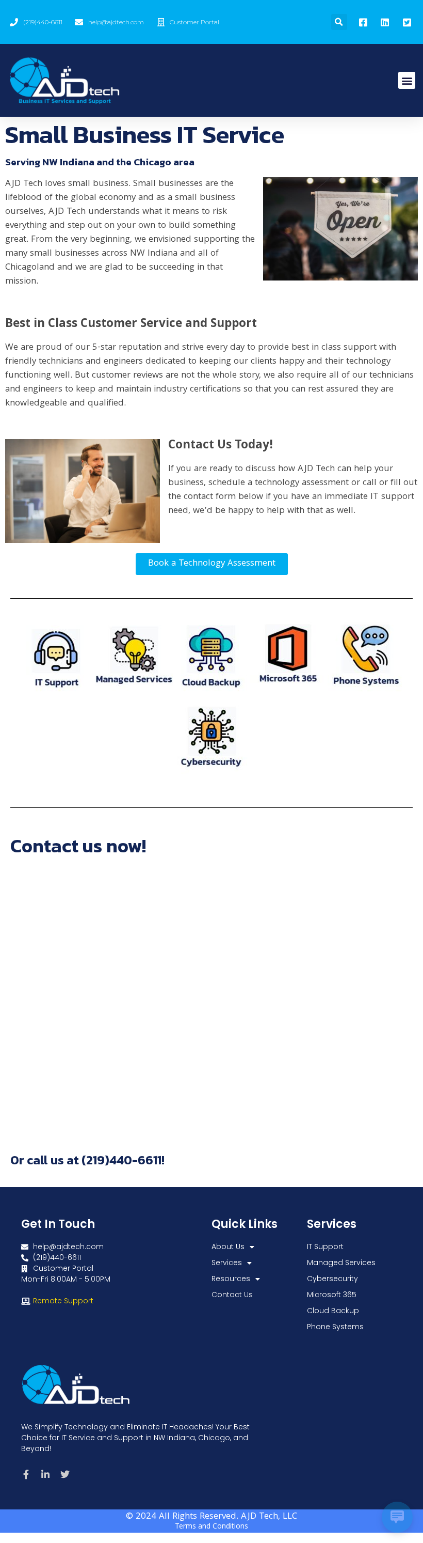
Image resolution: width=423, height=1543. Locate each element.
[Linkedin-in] (45, 1474)
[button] (339, 22)
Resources (231, 1278)
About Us (228, 1246)
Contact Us (232, 1294)
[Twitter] (65, 1474)
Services (227, 1262)
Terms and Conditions (211, 1527)
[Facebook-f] (25, 1474)
